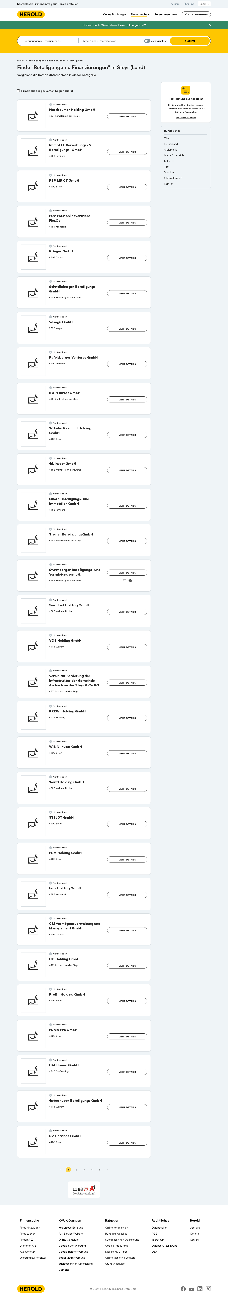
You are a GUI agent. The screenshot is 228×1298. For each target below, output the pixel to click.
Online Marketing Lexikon (120, 1257)
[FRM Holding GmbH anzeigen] (33, 858)
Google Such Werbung (72, 1245)
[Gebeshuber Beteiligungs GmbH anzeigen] (33, 1106)
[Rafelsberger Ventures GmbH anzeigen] (33, 363)
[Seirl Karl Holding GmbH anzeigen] (33, 610)
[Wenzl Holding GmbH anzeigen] (33, 787)
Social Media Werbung (72, 1257)
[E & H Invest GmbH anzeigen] (33, 398)
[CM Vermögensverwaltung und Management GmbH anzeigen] (33, 929)
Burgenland (171, 144)
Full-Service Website (71, 1233)
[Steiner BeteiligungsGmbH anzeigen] (33, 540)
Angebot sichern (186, 117)
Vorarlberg (170, 172)
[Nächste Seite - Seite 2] (107, 1169)
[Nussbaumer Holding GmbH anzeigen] (33, 115)
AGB (154, 1233)
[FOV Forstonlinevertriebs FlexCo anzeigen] (33, 221)
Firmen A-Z (26, 1239)
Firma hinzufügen (30, 1227)
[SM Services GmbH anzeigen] (33, 1141)
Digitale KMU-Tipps (116, 1251)
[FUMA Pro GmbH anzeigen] (33, 1035)
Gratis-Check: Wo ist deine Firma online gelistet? (114, 25)
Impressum (158, 1239)
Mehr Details (127, 116)
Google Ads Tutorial (116, 1245)
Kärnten (168, 183)
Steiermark (170, 149)
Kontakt (194, 1239)
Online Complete (69, 1239)
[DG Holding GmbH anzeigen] (33, 964)
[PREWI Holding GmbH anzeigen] (33, 717)
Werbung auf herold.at (33, 1257)
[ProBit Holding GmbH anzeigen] (33, 1000)
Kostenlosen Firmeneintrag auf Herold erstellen (47, 4)
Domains (64, 1269)
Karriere (175, 4)
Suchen (190, 41)
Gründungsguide (115, 1263)
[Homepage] (31, 14)
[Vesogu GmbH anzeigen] (33, 327)
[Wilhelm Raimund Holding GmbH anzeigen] (33, 434)
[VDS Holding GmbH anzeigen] (33, 646)
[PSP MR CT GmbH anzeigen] (33, 186)
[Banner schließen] (210, 25)
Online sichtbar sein (116, 1227)
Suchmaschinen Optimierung (76, 1263)
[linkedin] (199, 1289)
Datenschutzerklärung (164, 1245)
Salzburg (169, 161)
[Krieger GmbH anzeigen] (33, 257)
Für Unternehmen (196, 14)
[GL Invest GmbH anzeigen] (33, 469)
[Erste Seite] (60, 1169)
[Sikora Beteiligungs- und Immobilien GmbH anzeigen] (33, 504)
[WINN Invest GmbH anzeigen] (33, 752)
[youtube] (191, 1289)
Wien (167, 138)
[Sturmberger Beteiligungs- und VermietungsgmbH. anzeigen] (33, 575)
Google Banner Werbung (73, 1251)
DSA (154, 1251)
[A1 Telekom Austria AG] (84, 1189)
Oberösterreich (173, 178)
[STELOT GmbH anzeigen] (33, 823)
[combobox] (50, 41)
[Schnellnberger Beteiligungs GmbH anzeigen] (33, 292)
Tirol (166, 166)
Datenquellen (159, 1227)
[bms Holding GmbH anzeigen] (33, 894)
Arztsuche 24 (28, 1251)
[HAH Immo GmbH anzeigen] (33, 1071)
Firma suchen (28, 1233)
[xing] (208, 1289)
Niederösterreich (174, 155)
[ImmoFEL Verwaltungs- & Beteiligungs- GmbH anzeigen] (33, 150)
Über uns (189, 4)
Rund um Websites (116, 1233)
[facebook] (183, 1289)
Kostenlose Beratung (71, 1227)
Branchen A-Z (28, 1245)
